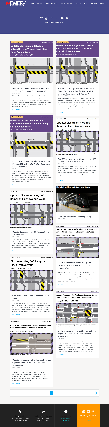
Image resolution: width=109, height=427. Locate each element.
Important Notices (66, 416)
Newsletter (66, 420)
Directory (39, 3)
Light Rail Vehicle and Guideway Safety (74, 216)
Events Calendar (66, 418)
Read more (15, 109)
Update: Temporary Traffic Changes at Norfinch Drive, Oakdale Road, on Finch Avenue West (74, 265)
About (78, 3)
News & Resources (51, 3)
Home (32, 3)
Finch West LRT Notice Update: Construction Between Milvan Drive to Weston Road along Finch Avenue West (31, 164)
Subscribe (94, 3)
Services (69, 3)
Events (63, 3)
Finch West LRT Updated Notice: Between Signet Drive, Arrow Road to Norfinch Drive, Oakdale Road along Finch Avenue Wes (76, 91)
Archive (101, 3)
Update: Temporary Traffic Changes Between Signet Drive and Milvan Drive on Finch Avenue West (77, 333)
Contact (86, 3)
